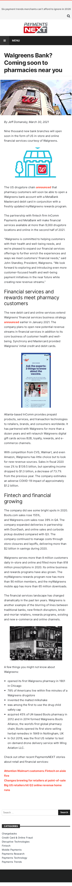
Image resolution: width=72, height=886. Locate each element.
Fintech (6, 845)
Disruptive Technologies (16, 841)
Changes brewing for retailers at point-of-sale (35, 780)
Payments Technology (14, 857)
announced (43, 187)
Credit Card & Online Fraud (17, 837)
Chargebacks (9, 833)
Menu (16, 40)
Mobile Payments (12, 849)
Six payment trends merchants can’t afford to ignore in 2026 (36, 9)
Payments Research (13, 853)
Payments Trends (12, 861)
